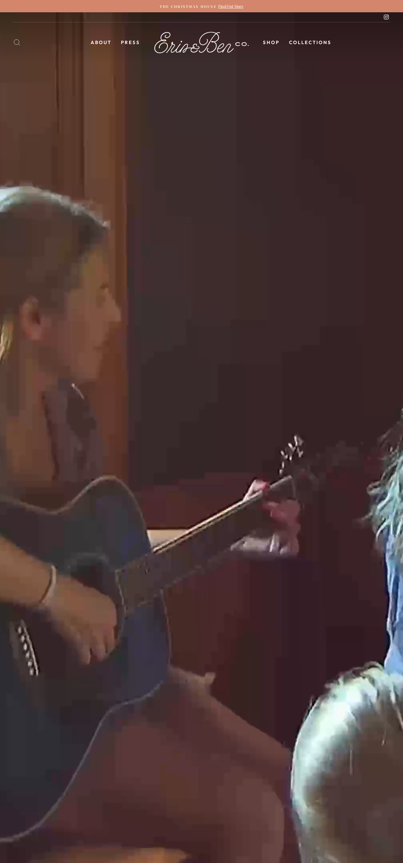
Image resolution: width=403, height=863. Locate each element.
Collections (310, 42)
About (101, 42)
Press (130, 42)
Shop (271, 42)
